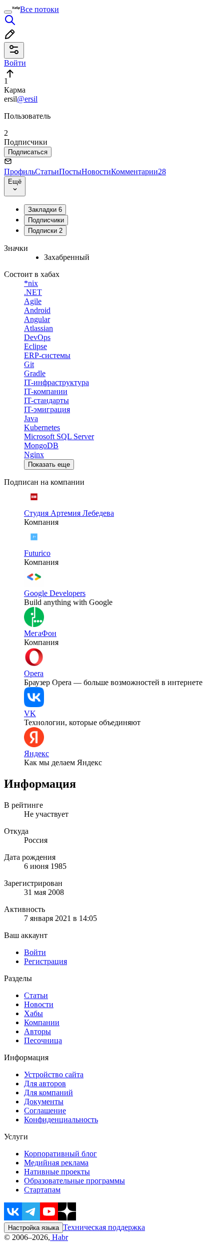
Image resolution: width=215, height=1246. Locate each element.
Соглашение (45, 1110)
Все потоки (39, 9)
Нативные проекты (57, 1171)
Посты (70, 171)
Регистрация (45, 961)
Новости (96, 171)
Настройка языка (33, 1227)
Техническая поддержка (104, 1227)
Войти (35, 952)
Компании (42, 1022)
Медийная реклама (56, 1162)
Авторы (37, 1031)
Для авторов (45, 1083)
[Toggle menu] (8, 12)
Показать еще (49, 464)
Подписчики (46, 220)
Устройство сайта (54, 1074)
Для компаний (48, 1092)
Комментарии (138, 171)
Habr (59, 1237)
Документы (44, 1101)
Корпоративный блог (60, 1153)
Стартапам (42, 1189)
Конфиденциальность (61, 1119)
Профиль (19, 171)
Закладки (45, 209)
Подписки (45, 230)
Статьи (47, 171)
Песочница (43, 1040)
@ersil (27, 99)
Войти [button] (15, 63)
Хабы (33, 1013)
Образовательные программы (74, 1180)
